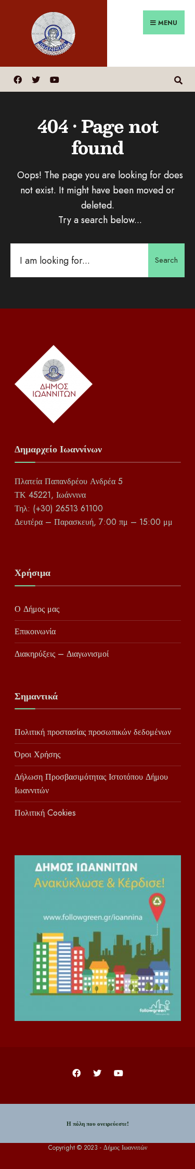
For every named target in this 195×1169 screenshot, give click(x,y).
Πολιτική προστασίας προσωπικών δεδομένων (93, 732)
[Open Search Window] (178, 79)
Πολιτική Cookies (45, 813)
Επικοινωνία (35, 631)
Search (166, 260)
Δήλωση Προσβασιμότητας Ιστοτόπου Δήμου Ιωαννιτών (91, 783)
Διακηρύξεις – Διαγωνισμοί (62, 654)
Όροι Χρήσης (37, 754)
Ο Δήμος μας (37, 609)
